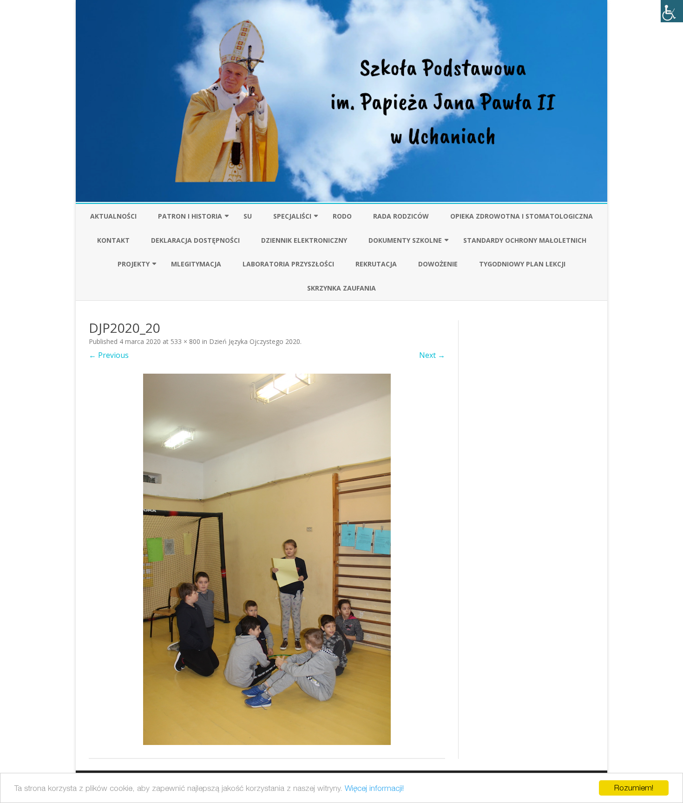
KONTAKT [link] (113, 240)
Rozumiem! (633, 787)
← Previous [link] (109, 355)
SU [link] (247, 216)
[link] (672, 11)
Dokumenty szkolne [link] (405, 240)
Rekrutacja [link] (376, 263)
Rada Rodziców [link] (401, 216)
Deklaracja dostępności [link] (195, 240)
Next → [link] (432, 355)
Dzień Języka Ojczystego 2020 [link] (254, 341)
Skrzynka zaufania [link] (341, 288)
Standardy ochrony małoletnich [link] (524, 240)
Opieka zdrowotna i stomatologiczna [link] (521, 216)
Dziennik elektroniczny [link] (304, 240)
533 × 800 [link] (185, 341)
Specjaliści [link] (292, 216)
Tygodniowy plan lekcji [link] (522, 263)
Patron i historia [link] (190, 216)
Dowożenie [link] (438, 263)
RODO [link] (342, 216)
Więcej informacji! (374, 788)
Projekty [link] (134, 263)
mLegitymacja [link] (196, 263)
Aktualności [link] (113, 216)
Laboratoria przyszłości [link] (288, 263)
